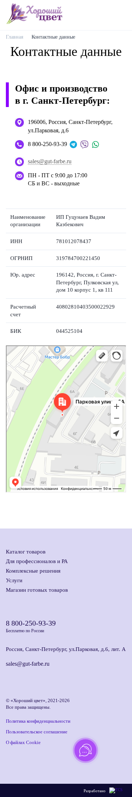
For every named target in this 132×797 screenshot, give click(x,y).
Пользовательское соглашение (36, 731)
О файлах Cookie (23, 742)
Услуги (14, 580)
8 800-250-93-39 (47, 144)
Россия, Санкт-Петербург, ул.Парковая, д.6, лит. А (66, 649)
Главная (14, 37)
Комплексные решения (33, 571)
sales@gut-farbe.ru (50, 161)
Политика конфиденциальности (38, 721)
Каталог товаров (25, 552)
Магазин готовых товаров (37, 590)
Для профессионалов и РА (37, 561)
